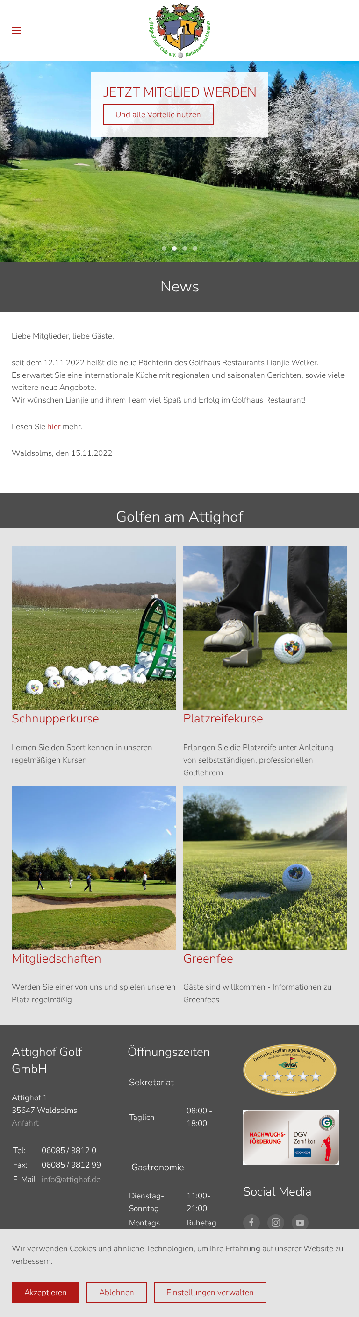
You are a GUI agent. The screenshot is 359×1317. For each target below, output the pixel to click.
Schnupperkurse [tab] (195, 248)
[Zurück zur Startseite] (179, 30)
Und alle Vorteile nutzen (158, 114)
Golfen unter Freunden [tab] (164, 248)
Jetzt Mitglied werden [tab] (174, 248)
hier (54, 426)
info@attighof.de (71, 1179)
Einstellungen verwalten (210, 1292)
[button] (16, 30)
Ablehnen (116, 1292)
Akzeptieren (45, 1292)
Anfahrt (25, 1123)
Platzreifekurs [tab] (184, 248)
